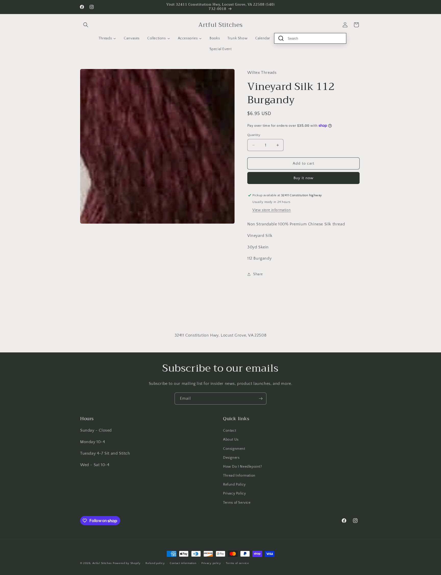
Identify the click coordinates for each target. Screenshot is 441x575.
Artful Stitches (102, 563)
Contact (229, 431)
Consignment (234, 449)
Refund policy (155, 563)
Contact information (183, 563)
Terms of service (237, 563)
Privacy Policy (234, 493)
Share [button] (258, 274)
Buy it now (303, 178)
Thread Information (239, 476)
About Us (231, 440)
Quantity (253, 135)
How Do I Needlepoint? (242, 467)
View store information (271, 210)
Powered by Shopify (127, 563)
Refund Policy (234, 484)
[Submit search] (281, 38)
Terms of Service (237, 503)
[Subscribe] (260, 399)
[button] (85, 24)
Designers (231, 458)
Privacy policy (211, 563)
